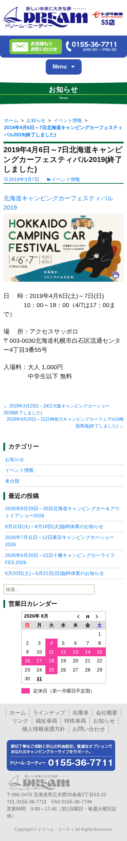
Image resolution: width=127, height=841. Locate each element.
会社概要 (107, 713)
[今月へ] (88, 616)
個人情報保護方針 (43, 729)
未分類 (12, 481)
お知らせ (14, 459)
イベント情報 (65, 179)
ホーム (17, 713)
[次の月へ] (99, 616)
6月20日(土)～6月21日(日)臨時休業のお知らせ (54, 573)
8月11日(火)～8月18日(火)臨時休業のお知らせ (54, 526)
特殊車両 (75, 721)
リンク (20, 721)
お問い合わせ (88, 729)
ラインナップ (49, 713)
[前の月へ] (75, 616)
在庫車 (80, 713)
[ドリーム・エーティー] (64, 16)
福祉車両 (46, 721)
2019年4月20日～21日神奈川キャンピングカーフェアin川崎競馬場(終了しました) (65, 422)
